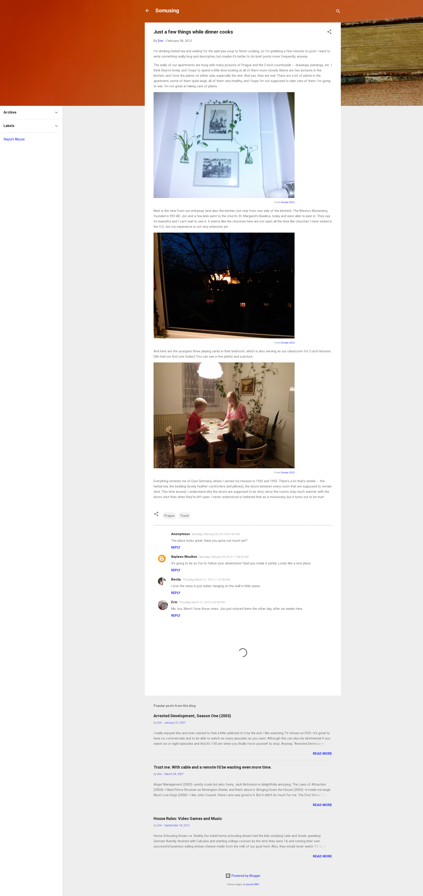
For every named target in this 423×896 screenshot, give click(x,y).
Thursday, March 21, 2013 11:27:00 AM (206, 579)
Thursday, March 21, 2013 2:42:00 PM (202, 602)
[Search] (338, 12)
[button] (329, 32)
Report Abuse (14, 139)
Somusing (167, 10)
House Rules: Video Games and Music (188, 818)
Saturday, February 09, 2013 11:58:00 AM (224, 556)
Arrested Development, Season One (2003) (192, 715)
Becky (176, 579)
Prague (169, 516)
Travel (184, 516)
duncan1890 (252, 884)
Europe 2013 (288, 202)
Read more (322, 754)
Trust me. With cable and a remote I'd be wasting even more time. (213, 767)
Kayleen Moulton (184, 557)
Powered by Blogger (245, 876)
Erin (174, 602)
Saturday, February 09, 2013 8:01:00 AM (216, 534)
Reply (175, 547)
